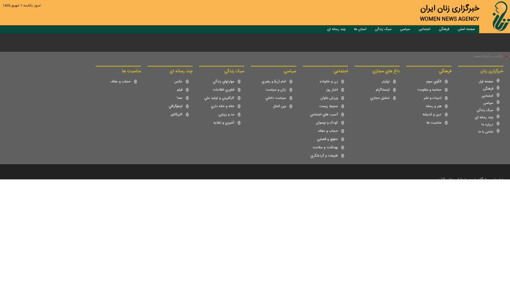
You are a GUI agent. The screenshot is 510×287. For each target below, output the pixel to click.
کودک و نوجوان (327, 123)
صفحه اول (486, 82)
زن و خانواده (329, 82)
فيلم (179, 90)
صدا (179, 98)
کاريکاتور (176, 114)
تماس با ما (485, 132)
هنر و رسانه (433, 106)
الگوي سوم (433, 82)
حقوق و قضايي (327, 139)
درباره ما (487, 125)
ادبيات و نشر (432, 98)
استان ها (360, 29)
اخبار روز (332, 90)
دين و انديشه (432, 114)
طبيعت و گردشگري (324, 156)
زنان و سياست (276, 90)
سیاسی (405, 29)
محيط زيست (328, 106)
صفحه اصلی (466, 29)
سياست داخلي (275, 98)
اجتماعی (424, 29)
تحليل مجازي (380, 98)
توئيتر (386, 82)
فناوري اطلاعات (223, 90)
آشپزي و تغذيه (223, 123)
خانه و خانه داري (222, 106)
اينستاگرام (383, 90)
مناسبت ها (434, 123)
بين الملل (279, 106)
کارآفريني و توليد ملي (219, 98)
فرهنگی (444, 29)
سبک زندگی (383, 29)
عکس (178, 82)
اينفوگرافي (175, 106)
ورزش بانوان (329, 98)
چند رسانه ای (336, 29)
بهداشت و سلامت (325, 147)
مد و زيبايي (226, 114)
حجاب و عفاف (328, 131)
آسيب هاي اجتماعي (324, 114)
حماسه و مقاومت (429, 90)
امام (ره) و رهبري (274, 82)
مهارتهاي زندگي (223, 82)
